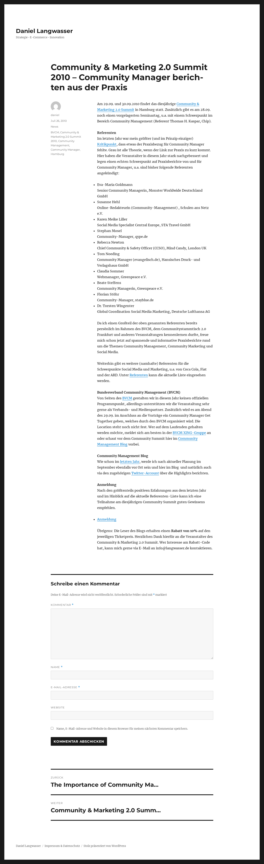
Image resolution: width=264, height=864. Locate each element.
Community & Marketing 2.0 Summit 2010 (66, 137)
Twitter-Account (145, 473)
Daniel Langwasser (44, 30)
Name (57, 667)
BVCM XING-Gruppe (189, 433)
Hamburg (57, 154)
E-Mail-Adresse (65, 687)
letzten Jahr (129, 462)
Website (58, 707)
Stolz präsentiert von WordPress (105, 846)
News (54, 126)
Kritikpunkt (107, 144)
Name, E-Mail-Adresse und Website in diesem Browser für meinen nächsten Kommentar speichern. (122, 728)
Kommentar (62, 605)
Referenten (139, 375)
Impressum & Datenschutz (62, 846)
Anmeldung (106, 519)
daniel (55, 115)
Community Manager (65, 149)
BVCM (127, 398)
